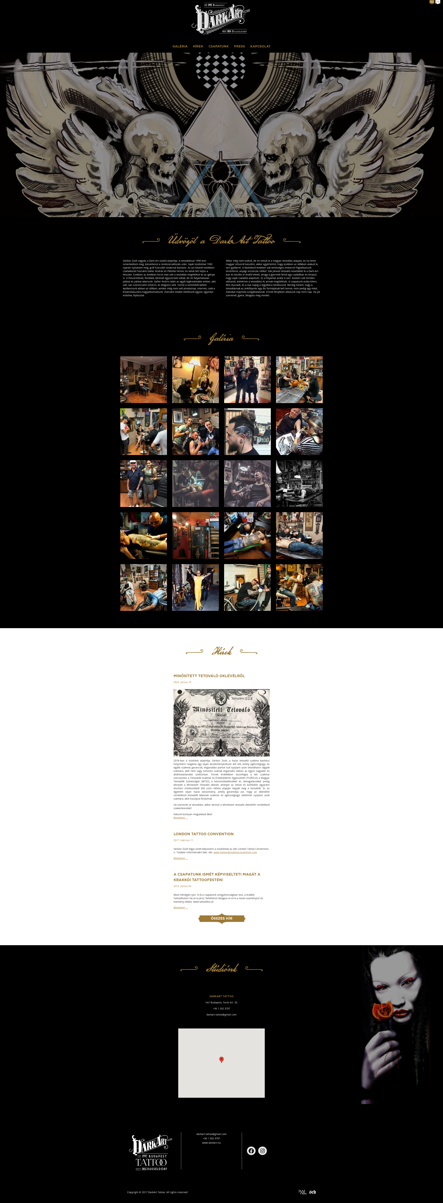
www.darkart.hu (211, 1142)
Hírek (198, 46)
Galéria (180, 46)
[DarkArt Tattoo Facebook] (251, 1150)
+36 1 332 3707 (221, 1008)
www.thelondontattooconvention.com (235, 852)
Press (239, 46)
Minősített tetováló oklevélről (209, 676)
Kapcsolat (260, 46)
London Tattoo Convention (204, 834)
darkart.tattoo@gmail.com (221, 1014)
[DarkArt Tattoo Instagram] (262, 1150)
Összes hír (221, 918)
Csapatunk (219, 46)
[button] (221, 1060)
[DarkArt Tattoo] (221, 19)
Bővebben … (181, 817)
